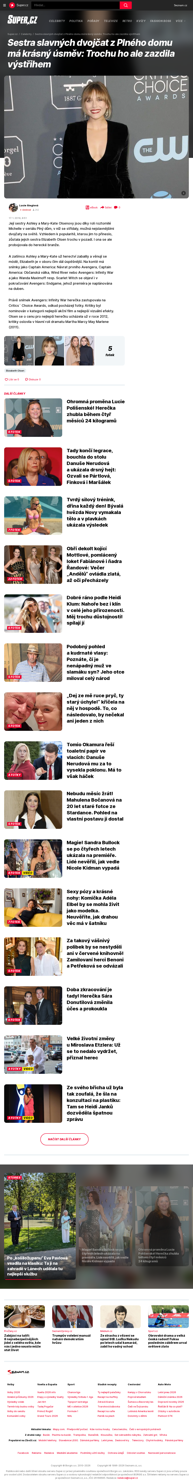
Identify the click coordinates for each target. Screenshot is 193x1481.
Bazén (46, 1435)
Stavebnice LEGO (68, 1440)
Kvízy (141, 21)
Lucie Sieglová (28, 205)
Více (179, 20)
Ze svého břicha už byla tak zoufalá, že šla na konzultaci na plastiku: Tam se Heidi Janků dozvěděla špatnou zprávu (95, 1103)
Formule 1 (72, 1411)
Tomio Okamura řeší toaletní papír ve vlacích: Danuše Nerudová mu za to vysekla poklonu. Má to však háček (94, 760)
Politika (76, 21)
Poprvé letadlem (137, 1397)
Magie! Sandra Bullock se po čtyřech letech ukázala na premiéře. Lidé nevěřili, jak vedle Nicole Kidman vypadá (93, 855)
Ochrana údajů (116, 1453)
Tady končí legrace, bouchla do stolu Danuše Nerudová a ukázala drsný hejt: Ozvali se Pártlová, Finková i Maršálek (91, 466)
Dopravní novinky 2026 (171, 1401)
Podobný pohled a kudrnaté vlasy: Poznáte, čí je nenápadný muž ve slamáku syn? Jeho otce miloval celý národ (95, 662)
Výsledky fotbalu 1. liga (80, 1397)
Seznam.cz (180, 5)
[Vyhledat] (126, 5)
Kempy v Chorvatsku (139, 1392)
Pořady (93, 21)
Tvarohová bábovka (109, 1406)
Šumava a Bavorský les (140, 1401)
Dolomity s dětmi (137, 1416)
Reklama (36, 1453)
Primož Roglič (45, 1411)
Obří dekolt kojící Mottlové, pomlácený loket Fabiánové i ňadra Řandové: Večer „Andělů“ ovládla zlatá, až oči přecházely (94, 564)
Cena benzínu (119, 1429)
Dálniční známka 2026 (170, 1397)
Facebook (23, 1453)
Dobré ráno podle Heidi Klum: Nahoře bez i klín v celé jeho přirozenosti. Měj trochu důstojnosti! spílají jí (95, 610)
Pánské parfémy (174, 1440)
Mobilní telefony (48, 1440)
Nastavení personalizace (161, 1453)
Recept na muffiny (108, 1397)
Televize (111, 21)
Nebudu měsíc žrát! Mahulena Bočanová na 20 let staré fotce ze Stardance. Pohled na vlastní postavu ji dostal (95, 806)
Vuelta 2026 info (46, 1392)
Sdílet (108, 207)
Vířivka (163, 1435)
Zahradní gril (150, 1435)
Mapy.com (59, 1429)
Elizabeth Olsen (15, 370)
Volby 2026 (13, 1392)
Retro (127, 21)
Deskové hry (122, 1440)
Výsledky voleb (15, 1401)
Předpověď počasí (77, 1429)
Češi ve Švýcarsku (138, 1406)
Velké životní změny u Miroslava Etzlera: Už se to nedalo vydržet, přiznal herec (94, 1048)
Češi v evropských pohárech (145, 1429)
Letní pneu (107, 1440)
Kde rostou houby (100, 1429)
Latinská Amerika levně (140, 1411)
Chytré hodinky (154, 1440)
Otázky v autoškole (169, 1411)
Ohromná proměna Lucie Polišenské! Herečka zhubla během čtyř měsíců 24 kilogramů (96, 411)
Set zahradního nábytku (128, 1435)
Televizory (138, 1440)
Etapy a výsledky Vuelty (50, 1397)
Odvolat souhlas (136, 1453)
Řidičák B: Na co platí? (170, 1406)
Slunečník (93, 1435)
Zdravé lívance (106, 1401)
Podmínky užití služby (92, 1453)
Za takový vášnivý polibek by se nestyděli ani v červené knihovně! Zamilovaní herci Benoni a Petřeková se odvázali (95, 953)
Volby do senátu (16, 1411)
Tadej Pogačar (45, 1406)
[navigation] (5, 5)
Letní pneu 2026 (167, 1392)
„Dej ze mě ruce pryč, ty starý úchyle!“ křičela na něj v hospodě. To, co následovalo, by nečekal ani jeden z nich (95, 708)
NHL (69, 1416)
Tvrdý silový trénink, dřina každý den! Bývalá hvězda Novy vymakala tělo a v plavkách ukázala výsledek (95, 512)
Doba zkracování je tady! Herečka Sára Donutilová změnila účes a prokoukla (90, 999)
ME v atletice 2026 (77, 1406)
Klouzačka (106, 1435)
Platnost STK (165, 1416)
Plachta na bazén (61, 1435)
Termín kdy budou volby (20, 1406)
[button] (96, 137)
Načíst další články (64, 1139)
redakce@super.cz (127, 1477)
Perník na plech (106, 1416)
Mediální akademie (67, 1453)
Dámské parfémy (89, 1440)
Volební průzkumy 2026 (20, 1397)
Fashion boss (160, 21)
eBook (94, 207)
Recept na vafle (106, 1411)
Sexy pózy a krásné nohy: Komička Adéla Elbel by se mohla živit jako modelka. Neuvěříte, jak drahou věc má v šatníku (93, 907)
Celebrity (57, 21)
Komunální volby (16, 1416)
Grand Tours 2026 (47, 1416)
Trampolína (79, 1435)
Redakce (49, 1453)
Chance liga (73, 1392)
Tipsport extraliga (77, 1401)
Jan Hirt (41, 1401)
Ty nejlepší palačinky (109, 1392)
